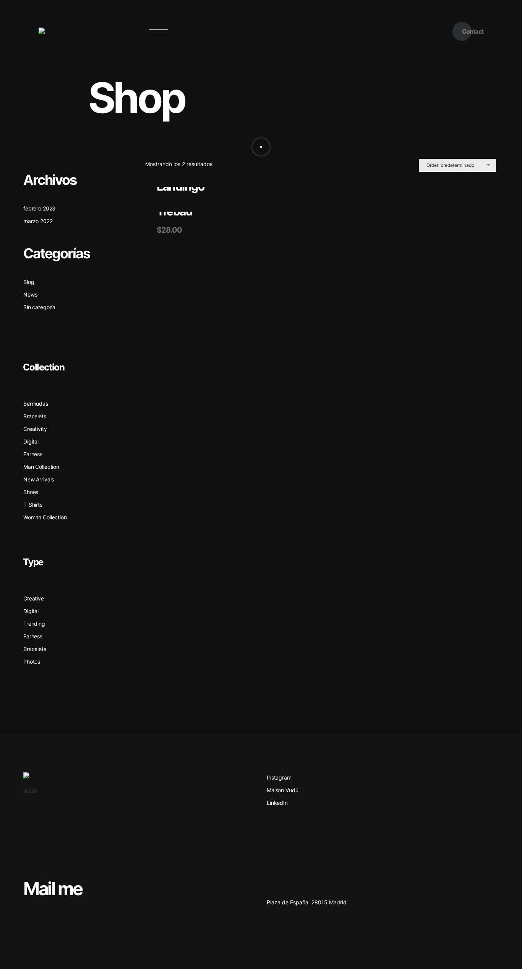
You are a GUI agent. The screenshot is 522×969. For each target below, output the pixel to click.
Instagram (279, 777)
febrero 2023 (39, 208)
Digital (31, 611)
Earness (32, 636)
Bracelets (34, 649)
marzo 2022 (38, 221)
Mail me (52, 888)
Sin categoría (39, 307)
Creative (33, 598)
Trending (34, 623)
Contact (472, 31)
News (30, 294)
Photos (31, 661)
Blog (28, 282)
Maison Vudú (282, 790)
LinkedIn (277, 802)
